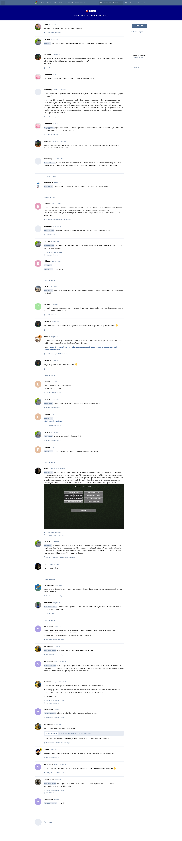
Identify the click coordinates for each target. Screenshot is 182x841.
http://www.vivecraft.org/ (53, 421)
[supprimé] (50, 128)
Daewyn (49, 545)
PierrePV (49, 187)
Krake (48, 43)
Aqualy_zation (51, 803)
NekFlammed (51, 666)
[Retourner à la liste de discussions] (3, 3)
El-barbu (49, 403)
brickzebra (50, 230)
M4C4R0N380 (51, 651)
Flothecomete (51, 607)
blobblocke (50, 163)
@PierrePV (48, 265)
